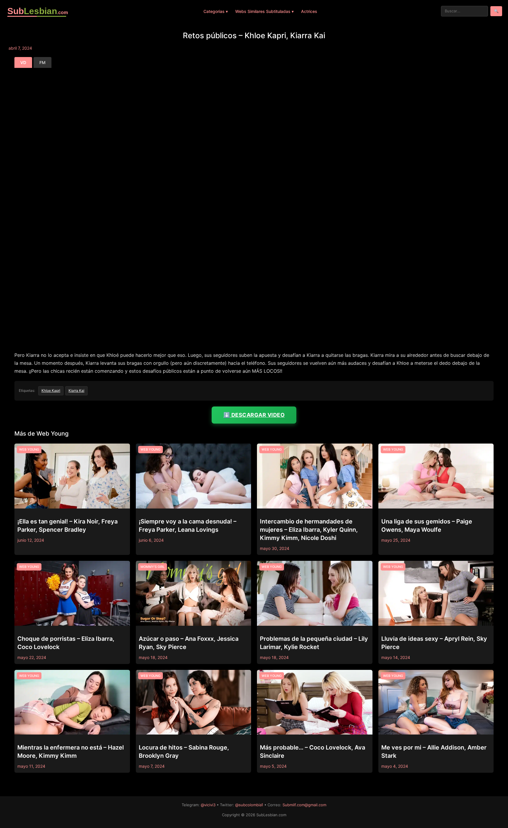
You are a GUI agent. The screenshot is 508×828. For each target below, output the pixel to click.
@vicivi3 (208, 804)
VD (23, 62)
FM (42, 62)
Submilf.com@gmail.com (304, 804)
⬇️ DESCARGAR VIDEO (254, 415)
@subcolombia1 (249, 804)
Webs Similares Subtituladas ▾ (264, 11)
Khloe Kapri (50, 390)
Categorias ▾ (215, 11)
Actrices (309, 11)
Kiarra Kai (76, 390)
